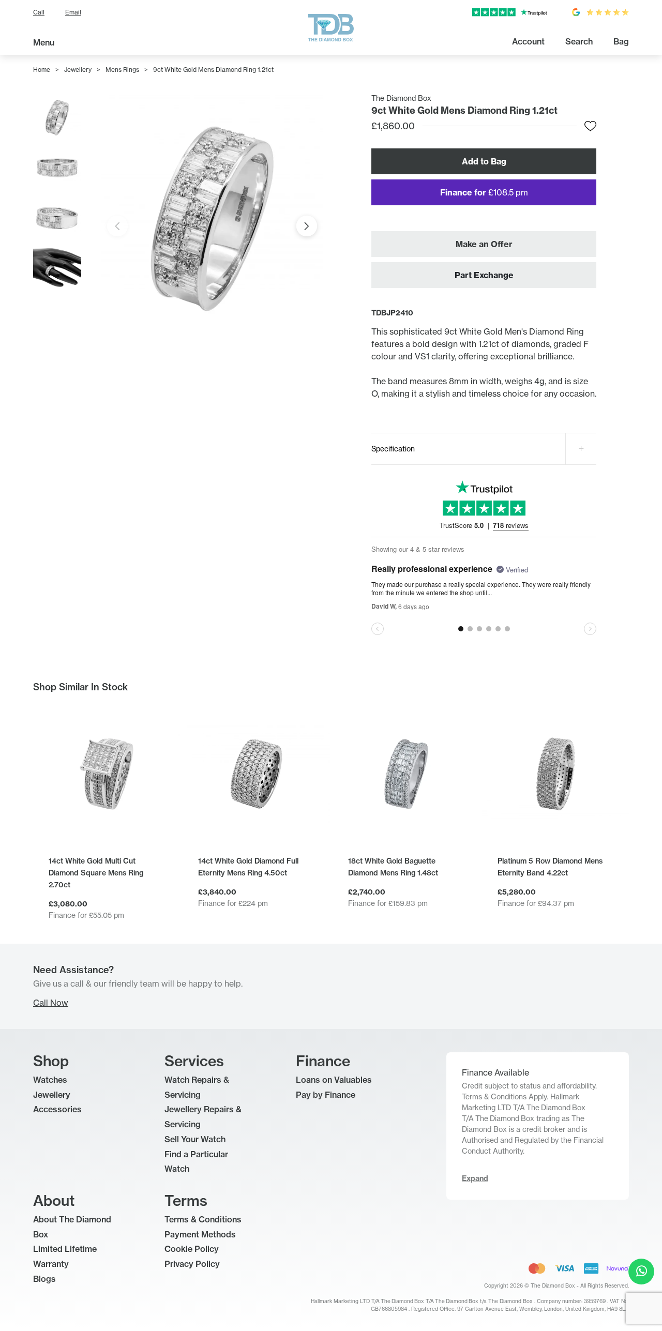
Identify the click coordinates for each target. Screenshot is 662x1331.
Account (528, 41)
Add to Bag (484, 161)
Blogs (44, 1279)
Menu (43, 42)
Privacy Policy (192, 1264)
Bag (621, 41)
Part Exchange (484, 275)
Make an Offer (484, 244)
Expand (475, 1178)
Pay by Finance (325, 1095)
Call (38, 12)
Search (579, 41)
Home (41, 69)
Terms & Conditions (203, 1219)
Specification (393, 448)
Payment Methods (200, 1234)
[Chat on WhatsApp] (641, 1271)
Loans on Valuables (334, 1080)
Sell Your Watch (194, 1139)
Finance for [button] (484, 192)
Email (73, 12)
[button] (306, 226)
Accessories (57, 1109)
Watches (50, 1080)
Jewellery (78, 69)
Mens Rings (122, 69)
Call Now (50, 1002)
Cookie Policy (191, 1249)
